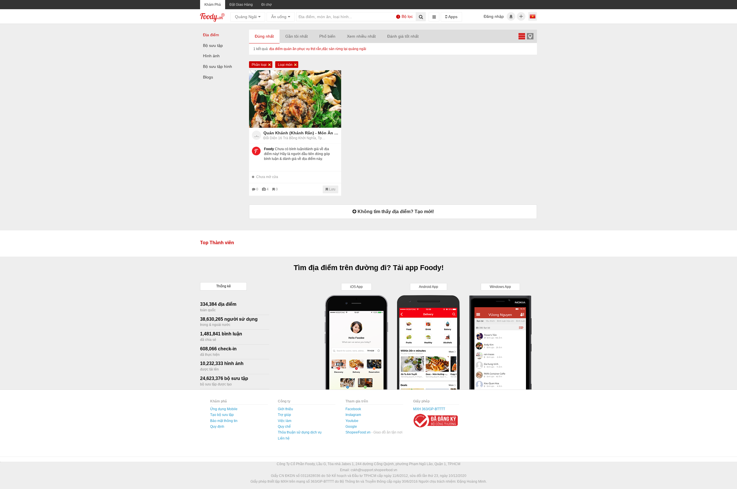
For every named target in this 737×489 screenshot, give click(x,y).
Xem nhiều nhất (361, 36)
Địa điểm (211, 35)
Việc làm (284, 421)
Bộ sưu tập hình (217, 66)
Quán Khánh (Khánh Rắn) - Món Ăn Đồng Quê (300, 133)
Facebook (353, 409)
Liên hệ (284, 438)
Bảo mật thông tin (224, 421)
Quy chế (284, 427)
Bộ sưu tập (213, 45)
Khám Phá (212, 5)
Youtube (351, 421)
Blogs (208, 77)
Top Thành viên (217, 242)
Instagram (353, 415)
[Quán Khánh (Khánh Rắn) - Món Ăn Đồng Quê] (295, 99)
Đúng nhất (264, 36)
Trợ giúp (284, 415)
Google (351, 427)
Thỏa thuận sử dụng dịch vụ (300, 432)
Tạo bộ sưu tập (222, 415)
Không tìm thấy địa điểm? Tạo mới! (395, 211)
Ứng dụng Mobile (224, 409)
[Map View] (530, 36)
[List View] (521, 36)
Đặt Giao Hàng (241, 5)
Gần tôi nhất (296, 36)
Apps (452, 16)
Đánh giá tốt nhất (403, 36)
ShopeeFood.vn (358, 432)
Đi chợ (266, 5)
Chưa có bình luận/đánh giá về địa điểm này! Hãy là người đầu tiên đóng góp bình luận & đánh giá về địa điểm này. (297, 154)
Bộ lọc (405, 16)
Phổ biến (327, 36)
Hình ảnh (211, 56)
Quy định (217, 427)
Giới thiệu (285, 409)
